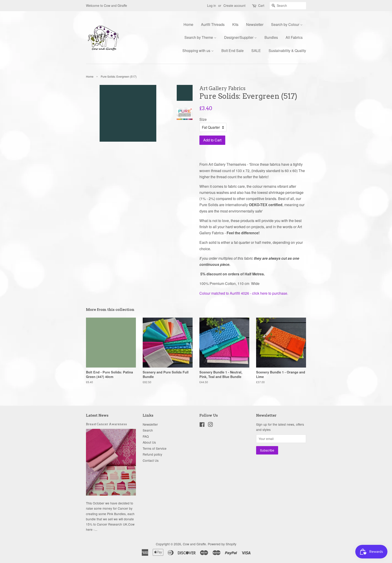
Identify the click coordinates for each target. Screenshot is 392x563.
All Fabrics (294, 37)
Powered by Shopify (222, 544)
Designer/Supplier (239, 37)
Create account (234, 5)
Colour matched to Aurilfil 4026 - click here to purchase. (243, 293)
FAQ (146, 436)
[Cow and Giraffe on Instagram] (210, 425)
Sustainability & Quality (287, 50)
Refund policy (152, 454)
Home (188, 24)
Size (203, 119)
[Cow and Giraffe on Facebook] (202, 425)
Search (148, 430)
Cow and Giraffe (194, 544)
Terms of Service (155, 448)
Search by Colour (285, 24)
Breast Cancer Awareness (106, 424)
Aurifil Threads (213, 24)
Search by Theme (199, 37)
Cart (261, 5)
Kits (235, 24)
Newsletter (254, 24)
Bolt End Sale (232, 50)
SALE (256, 50)
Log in (211, 5)
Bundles (271, 37)
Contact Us (151, 460)
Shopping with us (196, 50)
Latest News (97, 415)
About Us (149, 442)
